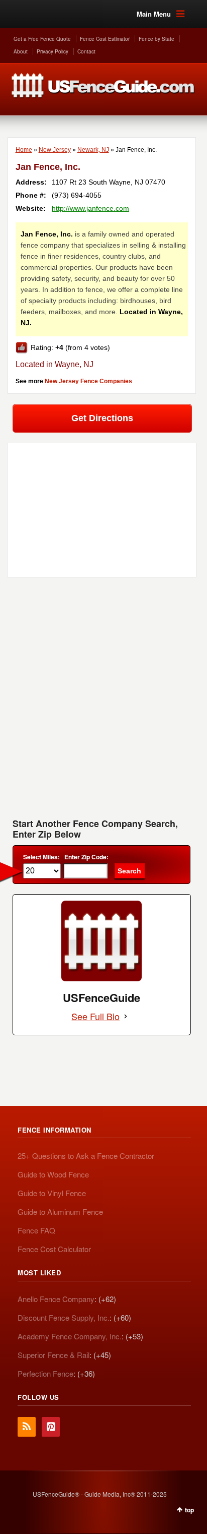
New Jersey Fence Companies (88, 381)
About (21, 51)
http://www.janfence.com (90, 208)
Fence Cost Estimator (105, 38)
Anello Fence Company (56, 1298)
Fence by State (156, 38)
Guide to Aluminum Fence (60, 1211)
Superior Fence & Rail (53, 1354)
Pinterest (51, 1427)
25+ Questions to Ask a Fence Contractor (86, 1155)
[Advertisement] (103, 701)
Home (24, 149)
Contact (86, 51)
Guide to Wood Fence (53, 1174)
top (189, 1509)
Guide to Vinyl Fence (52, 1193)
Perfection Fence (45, 1373)
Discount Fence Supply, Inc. (64, 1317)
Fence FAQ (36, 1230)
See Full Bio (95, 1016)
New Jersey (55, 149)
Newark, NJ (93, 149)
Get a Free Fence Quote (42, 38)
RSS (27, 1427)
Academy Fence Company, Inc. (70, 1336)
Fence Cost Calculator (54, 1249)
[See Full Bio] (126, 1016)
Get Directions (102, 418)
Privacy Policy (52, 51)
